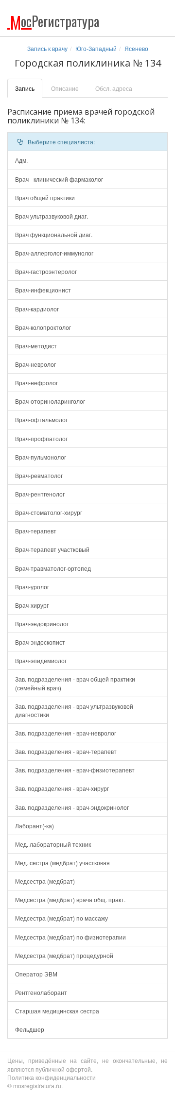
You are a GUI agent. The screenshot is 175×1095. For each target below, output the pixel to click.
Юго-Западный (96, 48)
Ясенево (136, 48)
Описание (65, 88)
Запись (25, 88)
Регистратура (54, 21)
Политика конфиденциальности (51, 1077)
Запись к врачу (47, 48)
